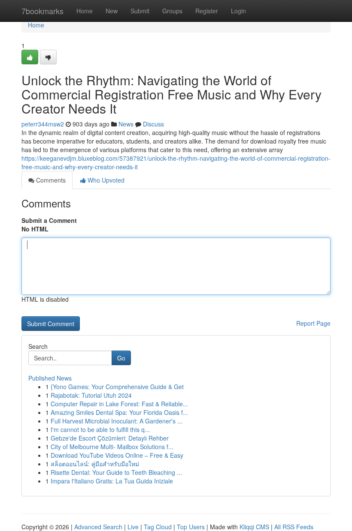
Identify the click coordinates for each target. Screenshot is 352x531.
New (112, 10)
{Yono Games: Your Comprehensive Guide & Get (117, 386)
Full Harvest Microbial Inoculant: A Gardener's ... (116, 421)
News (126, 124)
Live (133, 526)
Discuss (153, 124)
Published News (50, 378)
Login (238, 10)
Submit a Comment (49, 220)
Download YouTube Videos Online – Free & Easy (117, 455)
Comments (50, 180)
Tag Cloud (158, 526)
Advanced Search (98, 526)
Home (84, 10)
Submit (139, 10)
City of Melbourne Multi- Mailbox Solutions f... (112, 446)
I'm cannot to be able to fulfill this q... (100, 429)
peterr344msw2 (42, 124)
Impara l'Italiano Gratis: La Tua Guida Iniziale (112, 481)
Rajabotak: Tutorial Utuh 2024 (91, 395)
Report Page (313, 323)
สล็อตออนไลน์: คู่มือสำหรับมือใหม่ (95, 463)
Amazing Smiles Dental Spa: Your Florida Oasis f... (119, 412)
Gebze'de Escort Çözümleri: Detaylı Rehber (110, 438)
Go (121, 358)
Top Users (191, 526)
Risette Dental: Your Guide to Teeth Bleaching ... (116, 472)
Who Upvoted (105, 180)
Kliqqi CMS (254, 526)
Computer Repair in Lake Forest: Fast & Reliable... (119, 403)
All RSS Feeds (293, 526)
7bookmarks (42, 10)
